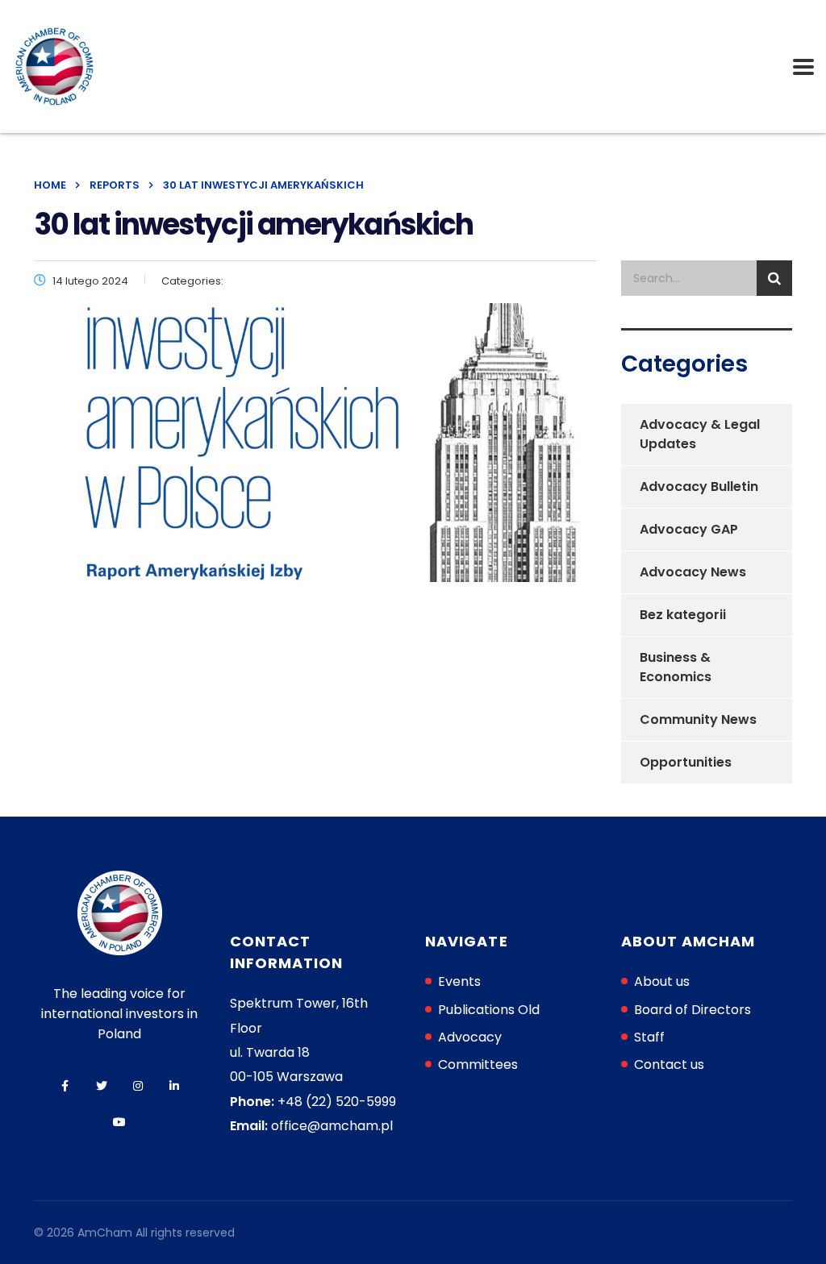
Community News (698, 719)
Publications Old (489, 1009)
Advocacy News (693, 572)
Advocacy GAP (689, 529)
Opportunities (686, 762)
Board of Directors (692, 1009)
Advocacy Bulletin (699, 486)
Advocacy (470, 1037)
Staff (649, 1037)
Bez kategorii (683, 614)
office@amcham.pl (332, 1125)
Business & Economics (675, 667)
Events (459, 981)
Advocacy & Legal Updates (700, 434)
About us (662, 981)
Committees (478, 1064)
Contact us (669, 1064)
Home (50, 185)
